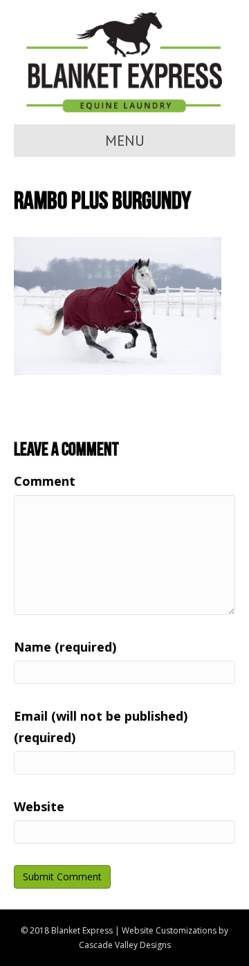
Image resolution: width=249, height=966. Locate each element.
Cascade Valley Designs (125, 945)
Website (39, 806)
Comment (44, 481)
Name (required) (65, 646)
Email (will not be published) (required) (100, 727)
